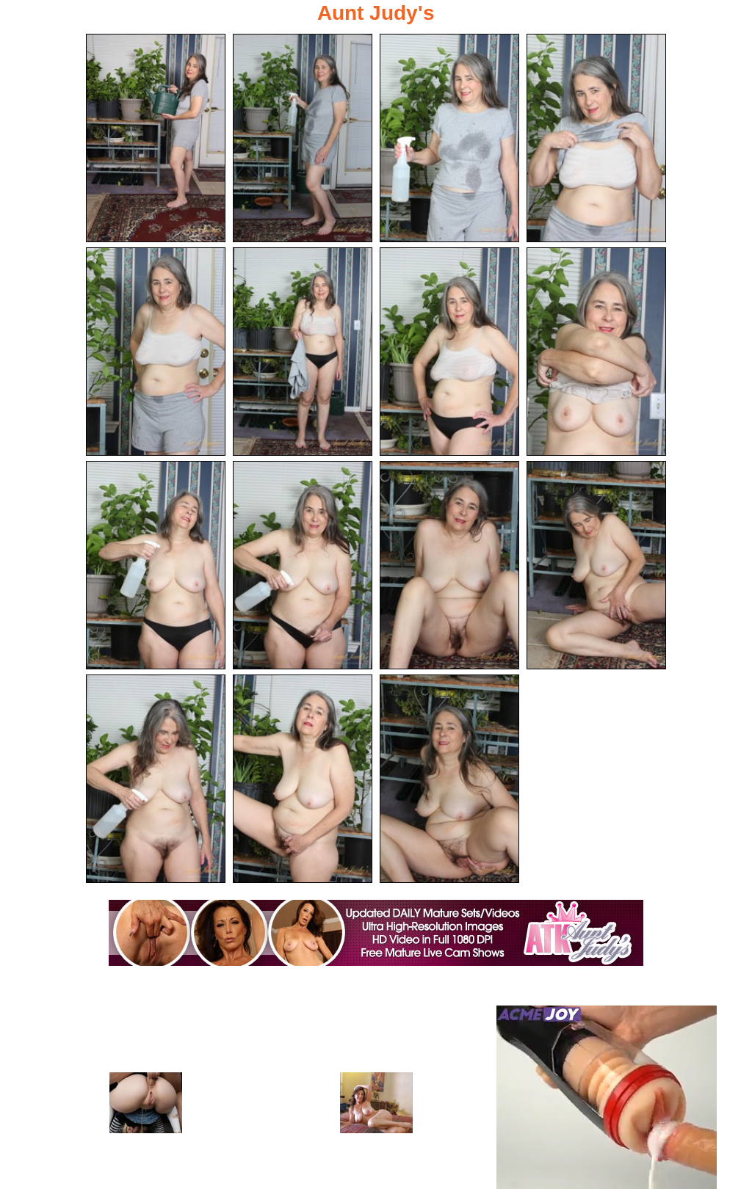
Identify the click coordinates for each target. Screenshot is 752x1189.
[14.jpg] (302, 779)
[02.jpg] (302, 138)
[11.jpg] (449, 565)
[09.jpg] (155, 565)
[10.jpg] (302, 565)
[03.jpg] (449, 138)
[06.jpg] (302, 351)
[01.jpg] (155, 138)
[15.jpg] (449, 779)
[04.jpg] (596, 138)
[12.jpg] (596, 565)
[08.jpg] (596, 351)
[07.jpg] (449, 351)
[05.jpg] (155, 351)
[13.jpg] (155, 779)
